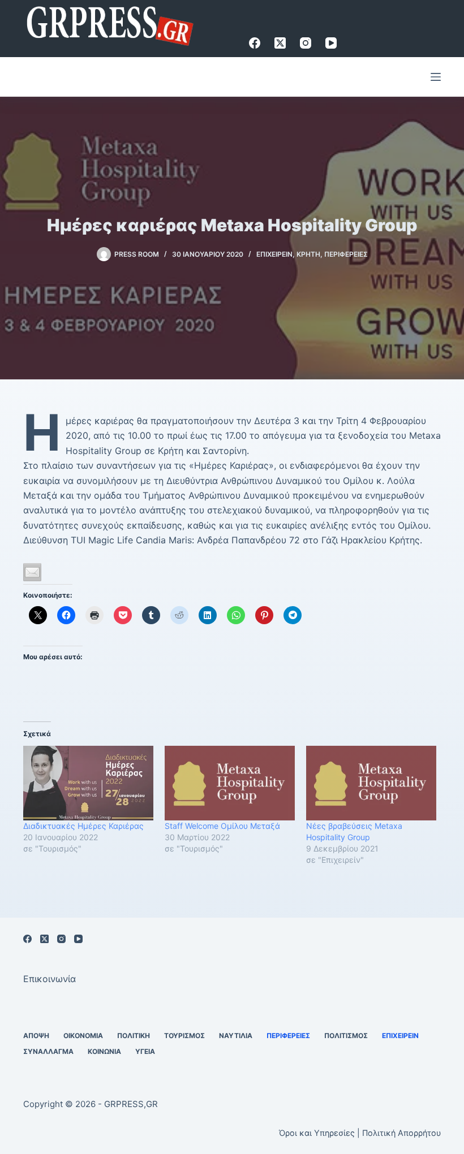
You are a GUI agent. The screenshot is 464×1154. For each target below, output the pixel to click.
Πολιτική (133, 1035)
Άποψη (36, 1035)
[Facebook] (254, 43)
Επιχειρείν (274, 254)
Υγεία (145, 1051)
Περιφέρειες (346, 254)
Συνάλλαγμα (48, 1051)
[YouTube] (331, 43)
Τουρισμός (184, 1035)
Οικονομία (83, 1035)
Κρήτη (308, 254)
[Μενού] (436, 77)
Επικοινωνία (49, 978)
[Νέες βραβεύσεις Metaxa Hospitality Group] (371, 783)
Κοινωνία (104, 1051)
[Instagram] (305, 43)
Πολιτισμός (346, 1035)
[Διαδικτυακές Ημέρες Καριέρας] (88, 783)
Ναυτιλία (235, 1035)
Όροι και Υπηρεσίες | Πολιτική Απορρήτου (360, 1133)
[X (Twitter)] (280, 43)
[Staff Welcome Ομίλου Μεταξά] (230, 783)
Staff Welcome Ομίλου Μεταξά (222, 826)
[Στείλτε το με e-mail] (32, 572)
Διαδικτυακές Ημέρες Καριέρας (83, 826)
